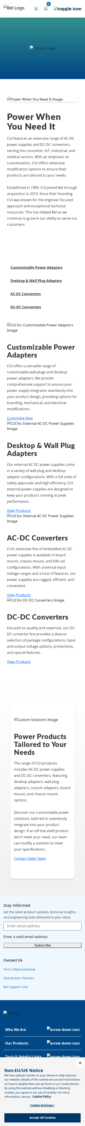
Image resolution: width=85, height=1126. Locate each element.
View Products (19, 510)
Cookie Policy (41, 1097)
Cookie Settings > (42, 1105)
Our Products (16, 1043)
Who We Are (15, 1029)
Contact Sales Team (30, 858)
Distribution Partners (18, 978)
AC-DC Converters (25, 293)
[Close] (80, 1063)
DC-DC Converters (25, 307)
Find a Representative (19, 969)
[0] (46, 9)
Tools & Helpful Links (23, 1056)
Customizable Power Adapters (36, 267)
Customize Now (20, 418)
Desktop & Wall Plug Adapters (36, 280)
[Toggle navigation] (68, 9)
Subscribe (42, 945)
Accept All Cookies (42, 1118)
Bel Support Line (15, 987)
